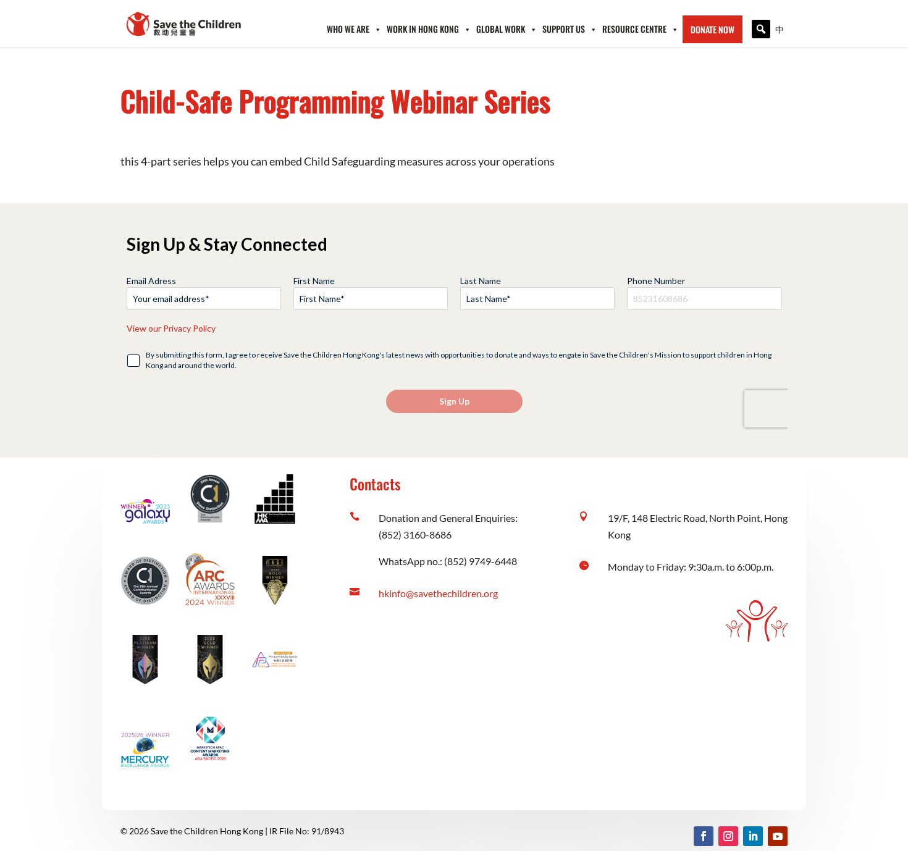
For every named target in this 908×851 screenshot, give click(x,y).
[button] (761, 29)
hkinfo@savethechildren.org (438, 593)
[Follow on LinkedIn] (753, 836)
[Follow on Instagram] (728, 836)
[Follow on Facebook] (703, 836)
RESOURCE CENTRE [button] (634, 28)
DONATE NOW (712, 29)
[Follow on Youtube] (778, 836)
